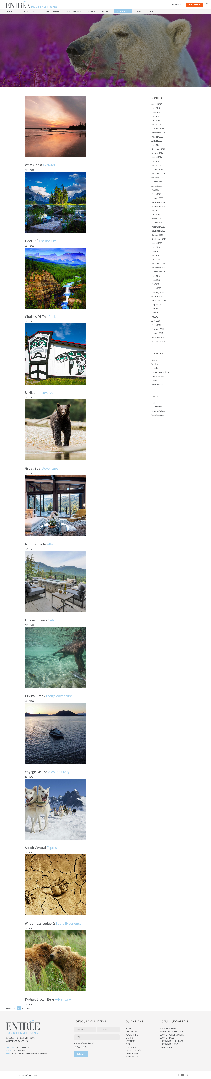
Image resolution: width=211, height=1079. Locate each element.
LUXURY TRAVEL (167, 1037)
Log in (154, 402)
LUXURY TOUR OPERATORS (172, 1034)
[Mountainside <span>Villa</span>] (55, 537)
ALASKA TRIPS (132, 1034)
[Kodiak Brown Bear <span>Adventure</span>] (55, 992)
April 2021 (155, 214)
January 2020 (157, 222)
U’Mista (39, 392)
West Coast (40, 165)
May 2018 (155, 284)
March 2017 (156, 325)
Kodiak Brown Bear (48, 999)
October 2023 (157, 177)
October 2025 (157, 136)
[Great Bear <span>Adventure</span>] (55, 461)
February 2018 (157, 292)
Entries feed (156, 406)
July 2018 (155, 276)
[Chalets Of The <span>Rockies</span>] (55, 309)
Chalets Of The (42, 316)
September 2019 (158, 239)
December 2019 (158, 226)
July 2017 (155, 308)
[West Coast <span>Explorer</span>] (55, 158)
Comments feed (158, 411)
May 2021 (155, 210)
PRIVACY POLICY (133, 1056)
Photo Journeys (158, 376)
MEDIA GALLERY (132, 1053)
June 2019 (155, 251)
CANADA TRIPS (132, 1031)
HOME (128, 1028)
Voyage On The (47, 771)
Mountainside (39, 544)
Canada (154, 368)
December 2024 (158, 149)
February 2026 (157, 128)
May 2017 (155, 316)
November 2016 (158, 341)
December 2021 (158, 202)
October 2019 (157, 235)
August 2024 (156, 157)
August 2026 (156, 104)
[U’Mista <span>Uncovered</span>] (55, 385)
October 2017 (157, 296)
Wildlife (154, 364)
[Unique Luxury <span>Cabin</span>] (55, 613)
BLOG (128, 1044)
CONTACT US (131, 1047)
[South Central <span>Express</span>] (55, 840)
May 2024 (155, 161)
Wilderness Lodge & (53, 923)
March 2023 (156, 194)
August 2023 (156, 186)
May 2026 (155, 116)
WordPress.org (157, 415)
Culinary (155, 360)
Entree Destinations (160, 372)
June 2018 (155, 280)
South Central (41, 847)
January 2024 (157, 169)
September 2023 (158, 181)
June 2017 (155, 312)
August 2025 (156, 140)
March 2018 (156, 288)
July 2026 (155, 108)
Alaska (154, 380)
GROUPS (129, 1037)
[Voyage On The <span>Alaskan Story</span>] (55, 765)
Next (28, 1008)
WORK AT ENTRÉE (133, 1050)
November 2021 (158, 206)
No (86, 1047)
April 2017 (155, 321)
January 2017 (157, 333)
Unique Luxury (41, 620)
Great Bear (41, 468)
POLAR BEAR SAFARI (168, 1028)
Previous (7, 1008)
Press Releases (157, 384)
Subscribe (81, 1054)
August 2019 (156, 243)
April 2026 (155, 120)
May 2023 (155, 190)
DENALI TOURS (166, 1047)
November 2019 (158, 231)
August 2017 (156, 304)
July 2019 (155, 247)
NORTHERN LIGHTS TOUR (171, 1031)
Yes (78, 1047)
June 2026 (155, 112)
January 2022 (157, 198)
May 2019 (155, 255)
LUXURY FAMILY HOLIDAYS (171, 1041)
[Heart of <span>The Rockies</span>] (55, 234)
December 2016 (158, 337)
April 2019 (155, 259)
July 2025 (155, 145)
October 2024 (157, 153)
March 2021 (156, 218)
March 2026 (156, 124)
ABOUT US (130, 1041)
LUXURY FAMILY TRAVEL (170, 1044)
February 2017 (157, 329)
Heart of (41, 240)
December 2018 (158, 263)
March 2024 (156, 165)
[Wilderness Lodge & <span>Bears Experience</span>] (55, 916)
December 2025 (158, 132)
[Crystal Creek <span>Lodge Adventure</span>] (55, 689)
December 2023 (158, 173)
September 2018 (158, 271)
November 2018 (158, 267)
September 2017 (158, 300)
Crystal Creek (48, 696)
